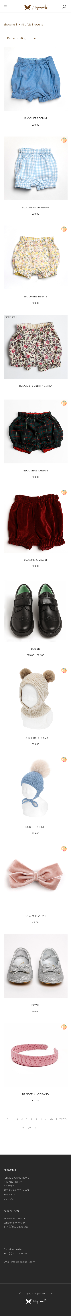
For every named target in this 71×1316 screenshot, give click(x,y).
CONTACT (9, 1198)
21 (23, 1128)
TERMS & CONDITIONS (16, 1177)
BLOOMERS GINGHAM (35, 207)
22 (29, 1128)
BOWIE (35, 1005)
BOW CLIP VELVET (35, 916)
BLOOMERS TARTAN (35, 470)
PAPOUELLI (9, 1194)
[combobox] (22, 38)
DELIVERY (9, 1186)
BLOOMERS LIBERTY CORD (35, 386)
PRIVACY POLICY (13, 1182)
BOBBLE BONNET (35, 827)
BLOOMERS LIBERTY (35, 296)
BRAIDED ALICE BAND (35, 1094)
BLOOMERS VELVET (35, 560)
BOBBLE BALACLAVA (35, 738)
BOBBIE (35, 649)
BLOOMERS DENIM (35, 118)
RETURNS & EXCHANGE (16, 1190)
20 (51, 1119)
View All (63, 1118)
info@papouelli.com (23, 1262)
